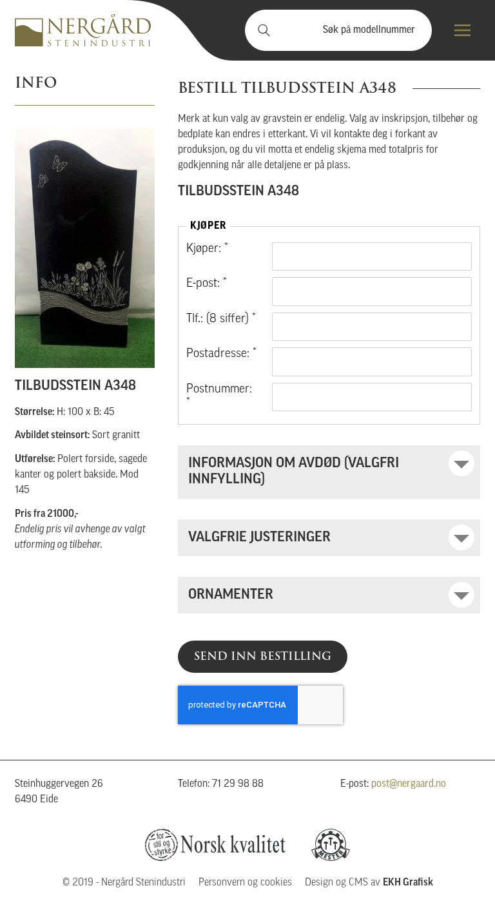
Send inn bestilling (262, 656)
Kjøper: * (207, 249)
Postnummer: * (219, 396)
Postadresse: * (221, 354)
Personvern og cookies (245, 883)
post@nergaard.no (408, 784)
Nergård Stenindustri (83, 30)
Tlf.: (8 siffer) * (221, 319)
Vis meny (462, 30)
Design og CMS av (369, 883)
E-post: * (206, 284)
